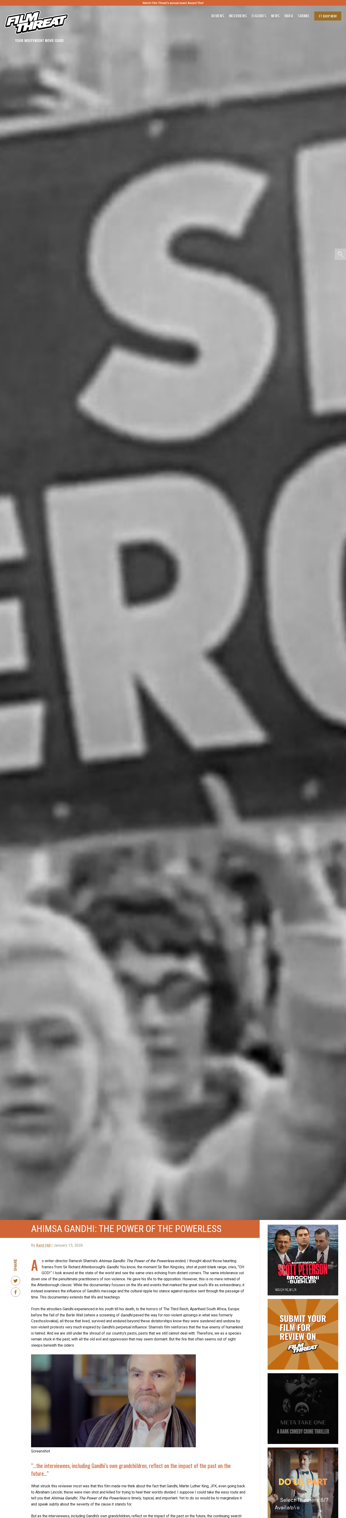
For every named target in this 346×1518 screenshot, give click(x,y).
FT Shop (328, 15)
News (275, 16)
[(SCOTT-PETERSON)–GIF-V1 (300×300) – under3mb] (303, 1226)
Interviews (238, 16)
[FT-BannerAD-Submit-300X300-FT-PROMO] (303, 1301)
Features (259, 16)
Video (288, 16)
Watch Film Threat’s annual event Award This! (173, 2)
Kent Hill (43, 1245)
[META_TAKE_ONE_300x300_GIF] (303, 1375)
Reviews (217, 16)
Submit (304, 16)
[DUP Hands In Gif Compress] (303, 1449)
